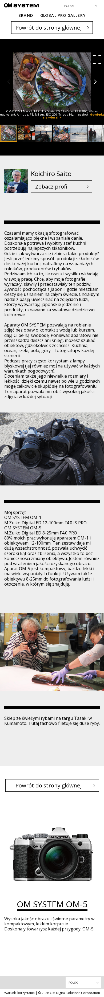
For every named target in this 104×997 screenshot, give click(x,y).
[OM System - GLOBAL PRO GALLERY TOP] (21, 5)
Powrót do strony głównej (48, 27)
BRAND (25, 15)
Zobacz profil (52, 186)
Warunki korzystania (19, 993)
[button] (97, 59)
